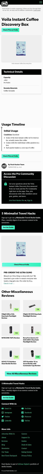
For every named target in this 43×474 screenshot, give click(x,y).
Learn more (36, 10)
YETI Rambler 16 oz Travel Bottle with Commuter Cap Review (31, 364)
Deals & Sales (26, 445)
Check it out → (9, 283)
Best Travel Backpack (9, 455)
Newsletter (5, 448)
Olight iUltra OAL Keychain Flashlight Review (9, 316)
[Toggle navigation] (41, 2)
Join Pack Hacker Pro (16, 200)
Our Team (5, 452)
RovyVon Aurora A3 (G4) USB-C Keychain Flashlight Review (31, 340)
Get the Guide (8, 227)
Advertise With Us (8, 434)
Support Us (26, 437)
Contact (24, 448)
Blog (3, 445)
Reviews (5, 441)
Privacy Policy (27, 455)
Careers (24, 434)
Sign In (29, 200)
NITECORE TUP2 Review (11, 338)
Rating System (27, 452)
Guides (24, 441)
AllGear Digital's (24, 464)
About (4, 437)
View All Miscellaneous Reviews (21, 374)
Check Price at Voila (10, 30)
